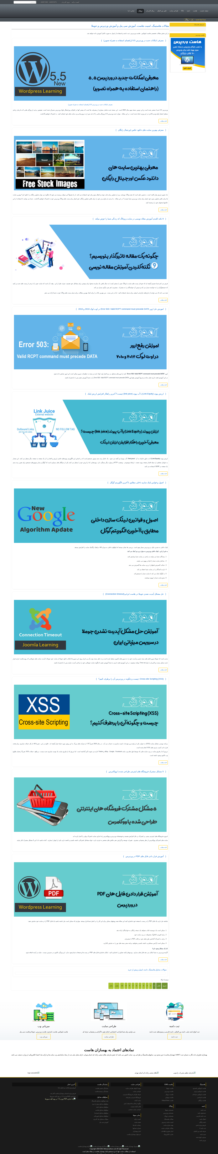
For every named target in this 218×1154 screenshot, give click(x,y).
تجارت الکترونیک (168, 1134)
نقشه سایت (137, 1122)
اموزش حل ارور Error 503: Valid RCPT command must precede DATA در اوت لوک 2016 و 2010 (121, 309)
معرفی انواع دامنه (201, 1137)
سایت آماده (137, 1100)
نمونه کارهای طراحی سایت (133, 1088)
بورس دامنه (202, 1140)
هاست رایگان (202, 1100)
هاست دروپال (169, 1094)
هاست (195, 11)
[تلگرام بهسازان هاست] (85, 1146)
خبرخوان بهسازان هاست (134, 1134)
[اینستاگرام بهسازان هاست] (101, 1146)
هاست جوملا (169, 1088)
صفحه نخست (204, 11)
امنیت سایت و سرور (167, 1122)
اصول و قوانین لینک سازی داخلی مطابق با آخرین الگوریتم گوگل (136, 482)
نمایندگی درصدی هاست (101, 1091)
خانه (192, 19)
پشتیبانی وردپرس (168, 1113)
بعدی (116, 986)
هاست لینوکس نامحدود (199, 1088)
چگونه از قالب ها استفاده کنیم (132, 1103)
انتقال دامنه (202, 1119)
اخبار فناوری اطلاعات (167, 1131)
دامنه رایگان (202, 1122)
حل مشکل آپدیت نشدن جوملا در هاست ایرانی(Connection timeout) (134, 594)
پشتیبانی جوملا (169, 1110)
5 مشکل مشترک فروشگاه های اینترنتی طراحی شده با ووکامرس (136, 771)
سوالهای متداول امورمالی (101, 1116)
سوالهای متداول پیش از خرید (100, 1104)
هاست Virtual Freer (167, 1100)
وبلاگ (140, 11)
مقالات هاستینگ (168, 1119)
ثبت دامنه (174, 1037)
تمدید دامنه (203, 1134)
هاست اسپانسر (201, 1097)
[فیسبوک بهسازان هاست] (132, 1146)
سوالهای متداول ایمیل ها (101, 1113)
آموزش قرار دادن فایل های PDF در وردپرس (144, 856)
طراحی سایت (109, 1037)
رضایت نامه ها (137, 1125)
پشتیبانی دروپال (168, 1116)
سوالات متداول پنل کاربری (100, 1119)
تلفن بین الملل (162, 11)
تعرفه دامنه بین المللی (199, 1131)
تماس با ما (131, 11)
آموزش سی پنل (103, 1122)
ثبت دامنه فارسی (201, 1116)
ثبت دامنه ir (202, 1128)
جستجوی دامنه (202, 1113)
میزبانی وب (43, 1037)
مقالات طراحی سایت (167, 1128)
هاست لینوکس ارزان (200, 1091)
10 (122, 986)
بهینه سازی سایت (168, 1125)
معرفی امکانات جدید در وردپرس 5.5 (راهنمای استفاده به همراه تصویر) (133, 40)
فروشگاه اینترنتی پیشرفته (133, 1097)
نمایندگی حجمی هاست (101, 1088)
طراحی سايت (174, 11)
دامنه (188, 11)
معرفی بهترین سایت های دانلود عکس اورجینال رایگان (141, 130)
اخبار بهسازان (137, 1131)
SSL (182, 11)
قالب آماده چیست (136, 1106)
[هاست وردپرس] (188, 55)
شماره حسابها (137, 1128)
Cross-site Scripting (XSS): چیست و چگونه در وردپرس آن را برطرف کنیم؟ (131, 679)
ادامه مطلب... (163, 121)
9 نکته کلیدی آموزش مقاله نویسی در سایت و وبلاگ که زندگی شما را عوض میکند (129, 219)
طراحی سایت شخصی (134, 1109)
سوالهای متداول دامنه (102, 1107)
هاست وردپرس (169, 1091)
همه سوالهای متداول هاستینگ (100, 1101)
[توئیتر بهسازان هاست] (117, 1146)
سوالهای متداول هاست (101, 1110)
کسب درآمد (75, 2)
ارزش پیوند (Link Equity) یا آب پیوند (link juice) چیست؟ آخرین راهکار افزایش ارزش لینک (125, 394)
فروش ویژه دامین (201, 1125)
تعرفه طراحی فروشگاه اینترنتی (132, 1094)
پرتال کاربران (150, 11)
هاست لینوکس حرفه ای (199, 1094)
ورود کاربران (65, 2)
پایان (111, 986)
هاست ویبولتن (169, 1097)
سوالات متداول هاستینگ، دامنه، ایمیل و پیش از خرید (147, 970)
